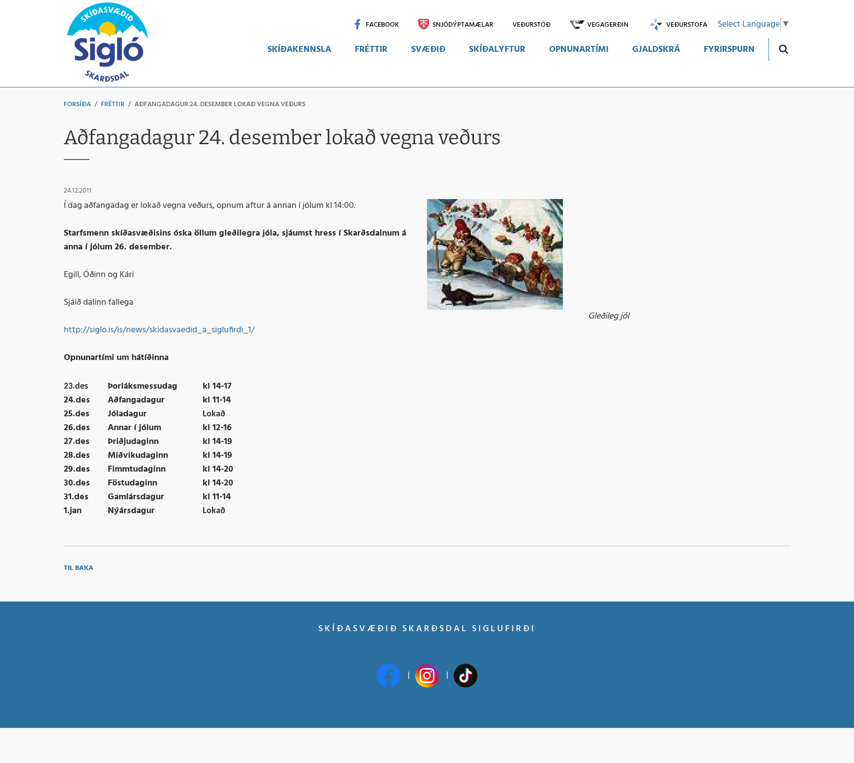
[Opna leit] (783, 49)
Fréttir (113, 104)
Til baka (78, 568)
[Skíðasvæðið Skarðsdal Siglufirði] (107, 43)
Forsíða (77, 104)
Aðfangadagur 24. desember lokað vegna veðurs (219, 104)
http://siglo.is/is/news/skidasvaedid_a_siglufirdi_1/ (159, 330)
